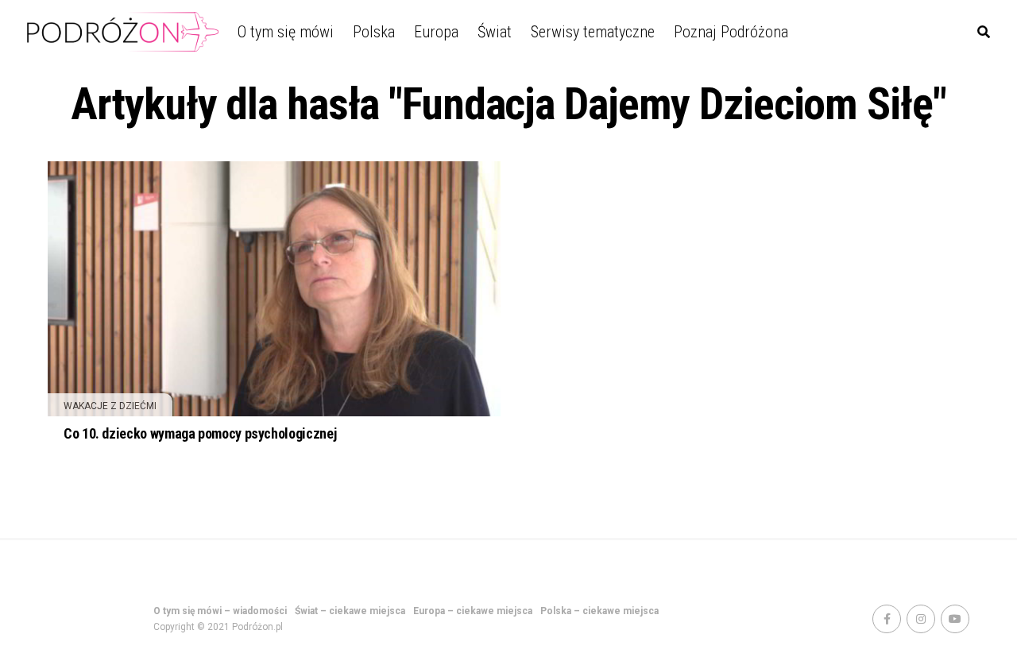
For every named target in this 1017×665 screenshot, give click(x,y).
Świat (495, 31)
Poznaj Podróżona (731, 31)
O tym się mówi (286, 31)
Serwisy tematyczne (593, 31)
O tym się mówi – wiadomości (220, 611)
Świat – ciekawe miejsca (350, 611)
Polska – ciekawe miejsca (599, 611)
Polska (374, 31)
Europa (436, 31)
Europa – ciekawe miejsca (472, 611)
